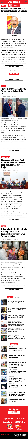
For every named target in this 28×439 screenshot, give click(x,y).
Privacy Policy (5, 434)
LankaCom (23, 437)
